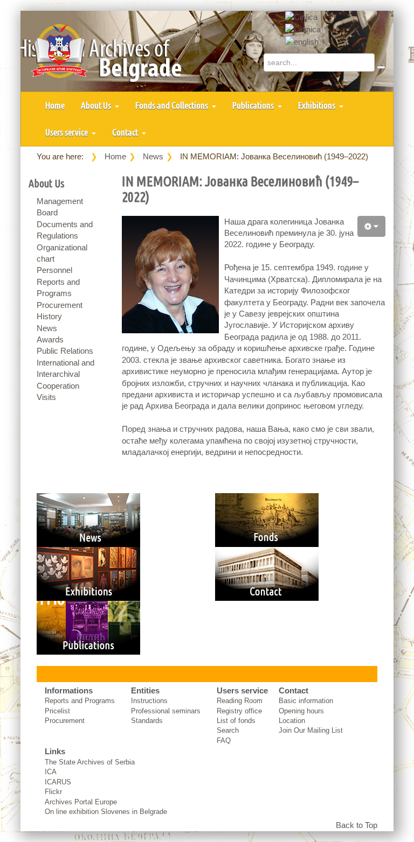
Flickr (53, 792)
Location (292, 721)
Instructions (149, 701)
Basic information (306, 701)
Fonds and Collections (172, 105)
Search (228, 730)
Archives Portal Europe (81, 802)
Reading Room (240, 701)
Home (55, 105)
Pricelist (57, 711)
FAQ (224, 740)
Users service (67, 132)
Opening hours (301, 711)
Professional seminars (166, 711)
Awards (50, 339)
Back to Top (356, 825)
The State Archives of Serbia (90, 762)
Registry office (239, 711)
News (153, 156)
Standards (147, 721)
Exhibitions (317, 105)
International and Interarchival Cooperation (65, 374)
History (49, 316)
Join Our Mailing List (311, 730)
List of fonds (236, 721)
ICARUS (58, 782)
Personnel (54, 270)
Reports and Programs (80, 701)
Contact (126, 132)
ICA (51, 772)
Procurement (59, 305)
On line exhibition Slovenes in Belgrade (106, 812)
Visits (46, 397)
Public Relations (65, 350)
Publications (253, 105)
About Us (97, 105)
